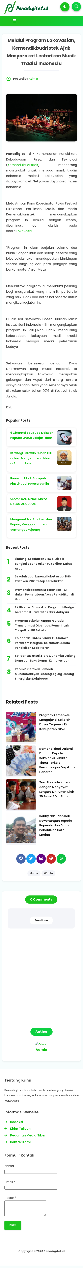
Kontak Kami (20, 1142)
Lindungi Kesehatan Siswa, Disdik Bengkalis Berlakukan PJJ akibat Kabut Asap (43, 564)
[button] (65, 6)
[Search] (76, 6)
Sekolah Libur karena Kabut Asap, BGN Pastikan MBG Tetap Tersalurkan (43, 578)
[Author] (41, 1044)
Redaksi (16, 1122)
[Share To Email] (41, 858)
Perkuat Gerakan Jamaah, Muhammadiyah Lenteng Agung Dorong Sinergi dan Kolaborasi (44, 674)
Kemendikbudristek (22, 165)
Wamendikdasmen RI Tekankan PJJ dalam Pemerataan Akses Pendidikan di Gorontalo (44, 595)
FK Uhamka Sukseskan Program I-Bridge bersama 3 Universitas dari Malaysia (44, 609)
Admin (41, 1049)
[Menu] (42, 21)
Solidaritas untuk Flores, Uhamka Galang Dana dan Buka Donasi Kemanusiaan (45, 658)
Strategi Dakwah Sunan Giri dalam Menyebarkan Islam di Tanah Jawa (31, 458)
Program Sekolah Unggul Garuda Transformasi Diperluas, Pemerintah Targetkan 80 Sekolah (42, 625)
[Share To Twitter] (31, 858)
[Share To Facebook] (21, 858)
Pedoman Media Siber (28, 1135)
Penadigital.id (54, 1251)
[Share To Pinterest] (51, 858)
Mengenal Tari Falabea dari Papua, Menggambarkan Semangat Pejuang (31, 524)
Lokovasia (24, 231)
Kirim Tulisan (20, 1129)
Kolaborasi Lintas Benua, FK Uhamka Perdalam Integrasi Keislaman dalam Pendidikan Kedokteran (42, 643)
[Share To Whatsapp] (61, 858)
